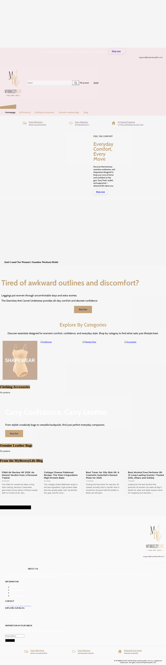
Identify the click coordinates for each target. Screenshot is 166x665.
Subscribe (10, 640)
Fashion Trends (16, 613)
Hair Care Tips (16, 615)
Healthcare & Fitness (18, 618)
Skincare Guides (17, 620)
